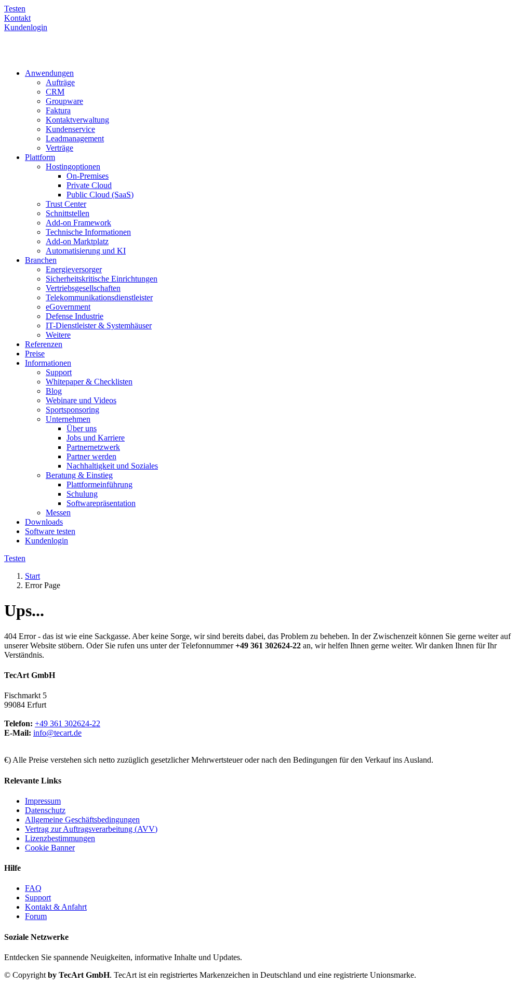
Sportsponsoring (72, 409)
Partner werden (91, 456)
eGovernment (68, 306)
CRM (55, 91)
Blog (54, 391)
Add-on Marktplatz (77, 241)
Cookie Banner (50, 847)
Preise (35, 353)
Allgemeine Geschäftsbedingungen (82, 819)
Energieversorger (74, 269)
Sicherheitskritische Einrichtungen (101, 278)
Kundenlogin (46, 540)
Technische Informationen (88, 232)
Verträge (59, 147)
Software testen (50, 531)
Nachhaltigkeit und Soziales (112, 465)
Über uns (81, 428)
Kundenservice (70, 129)
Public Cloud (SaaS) (100, 194)
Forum (36, 916)
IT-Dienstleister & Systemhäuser (99, 325)
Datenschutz (45, 810)
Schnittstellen (67, 213)
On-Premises (87, 175)
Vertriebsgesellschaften (83, 288)
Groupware (64, 101)
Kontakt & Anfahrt (56, 906)
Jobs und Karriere (95, 437)
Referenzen (43, 344)
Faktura (58, 110)
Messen (58, 512)
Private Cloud (89, 185)
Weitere (58, 334)
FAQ (33, 888)
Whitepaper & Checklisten (89, 381)
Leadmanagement (75, 138)
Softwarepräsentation (101, 503)
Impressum (43, 800)
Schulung (82, 493)
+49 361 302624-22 (67, 723)
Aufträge (60, 82)
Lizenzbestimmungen (60, 838)
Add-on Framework (78, 222)
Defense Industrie (74, 316)
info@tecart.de (57, 732)
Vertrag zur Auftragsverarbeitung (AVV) (91, 829)
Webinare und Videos (81, 400)
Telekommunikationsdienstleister (99, 297)
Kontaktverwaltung (77, 119)
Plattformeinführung (99, 484)
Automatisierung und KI (86, 250)
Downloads (44, 521)
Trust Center (66, 204)
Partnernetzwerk (93, 447)
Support (59, 372)
